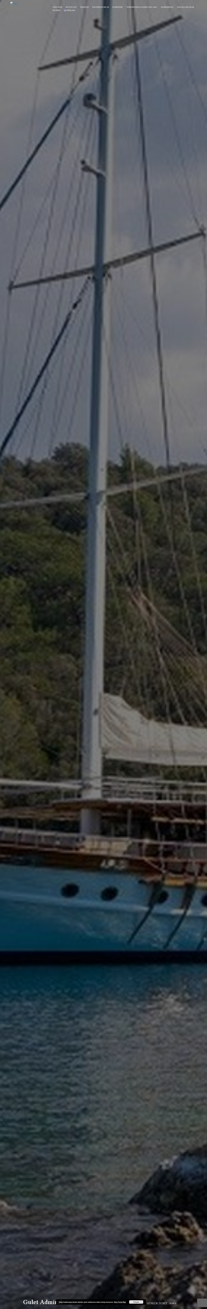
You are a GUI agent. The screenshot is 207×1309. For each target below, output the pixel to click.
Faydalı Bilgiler (185, 7)
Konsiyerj (117, 7)
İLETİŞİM (56, 10)
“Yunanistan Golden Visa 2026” (141, 7)
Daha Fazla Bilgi (120, 1302)
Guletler (57, 7)
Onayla (136, 1302)
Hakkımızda (167, 7)
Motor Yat (71, 7)
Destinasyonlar (100, 7)
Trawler (84, 7)
